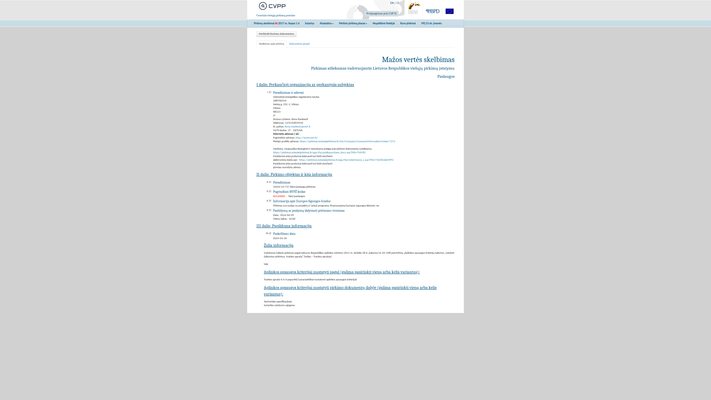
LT (397, 3)
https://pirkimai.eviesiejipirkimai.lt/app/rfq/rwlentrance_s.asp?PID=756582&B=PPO (346, 160)
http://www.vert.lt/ (307, 137)
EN (392, 3)
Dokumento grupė (299, 44)
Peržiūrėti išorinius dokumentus (276, 34)
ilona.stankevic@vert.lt (297, 126)
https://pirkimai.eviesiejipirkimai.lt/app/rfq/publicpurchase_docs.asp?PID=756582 (319, 152)
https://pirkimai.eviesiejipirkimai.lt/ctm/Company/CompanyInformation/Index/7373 (347, 141)
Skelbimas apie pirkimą (271, 44)
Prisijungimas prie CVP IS (381, 13)
